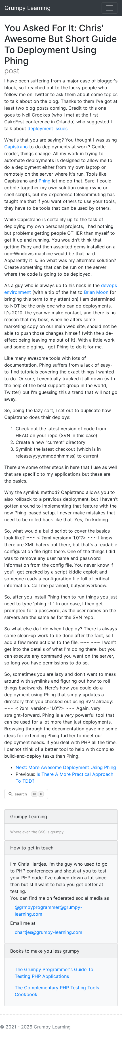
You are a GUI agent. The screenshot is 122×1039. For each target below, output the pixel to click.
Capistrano (16, 146)
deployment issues (48, 128)
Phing (45, 181)
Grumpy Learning (28, 8)
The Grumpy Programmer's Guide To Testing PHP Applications (54, 973)
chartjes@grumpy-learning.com (48, 932)
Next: (22, 767)
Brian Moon (96, 292)
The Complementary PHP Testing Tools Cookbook (57, 991)
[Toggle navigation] (109, 8)
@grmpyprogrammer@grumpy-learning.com (48, 910)
